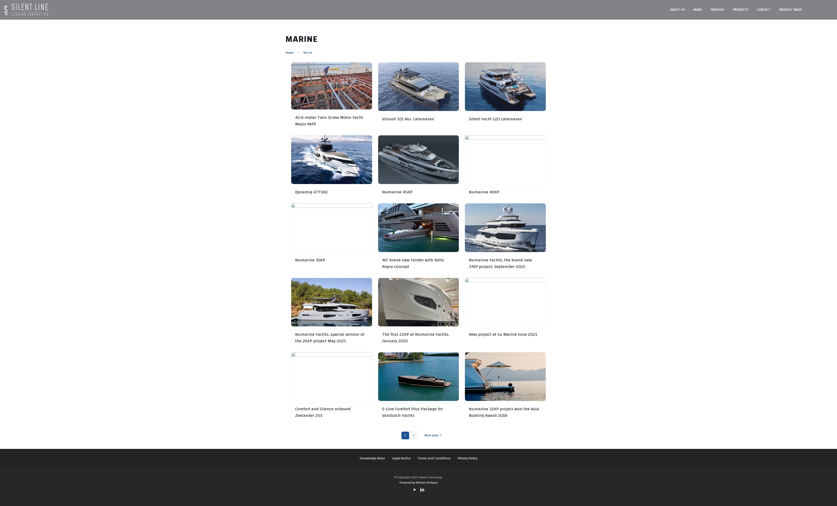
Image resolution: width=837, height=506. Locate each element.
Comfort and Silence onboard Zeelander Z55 (323, 412)
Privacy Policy (467, 458)
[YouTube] (415, 490)
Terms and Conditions (434, 458)
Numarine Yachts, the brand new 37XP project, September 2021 (500, 263)
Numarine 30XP (310, 260)
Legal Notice (401, 458)
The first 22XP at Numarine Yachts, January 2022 (415, 337)
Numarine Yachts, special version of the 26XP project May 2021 (329, 337)
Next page (432, 435)
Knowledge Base (372, 458)
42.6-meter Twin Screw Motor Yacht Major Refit (329, 120)
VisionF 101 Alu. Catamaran (408, 119)
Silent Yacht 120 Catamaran (495, 119)
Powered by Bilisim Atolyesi (419, 482)
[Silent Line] (26, 10)
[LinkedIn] (422, 490)
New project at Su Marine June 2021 (503, 334)
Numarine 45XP (397, 192)
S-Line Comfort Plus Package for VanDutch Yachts (412, 412)
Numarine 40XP (484, 192)
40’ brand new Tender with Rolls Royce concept (413, 263)
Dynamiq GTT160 (311, 192)
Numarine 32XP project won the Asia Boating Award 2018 (504, 412)
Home (290, 53)
